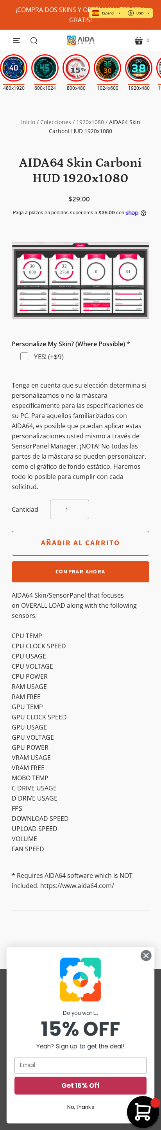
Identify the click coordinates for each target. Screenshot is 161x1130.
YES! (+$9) (49, 356)
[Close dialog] (146, 955)
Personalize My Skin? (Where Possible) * (71, 344)
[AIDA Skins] (80, 40)
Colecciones (55, 122)
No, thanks (80, 1107)
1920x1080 (90, 122)
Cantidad (25, 509)
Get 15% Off (80, 1086)
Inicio (28, 122)
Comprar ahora (80, 572)
